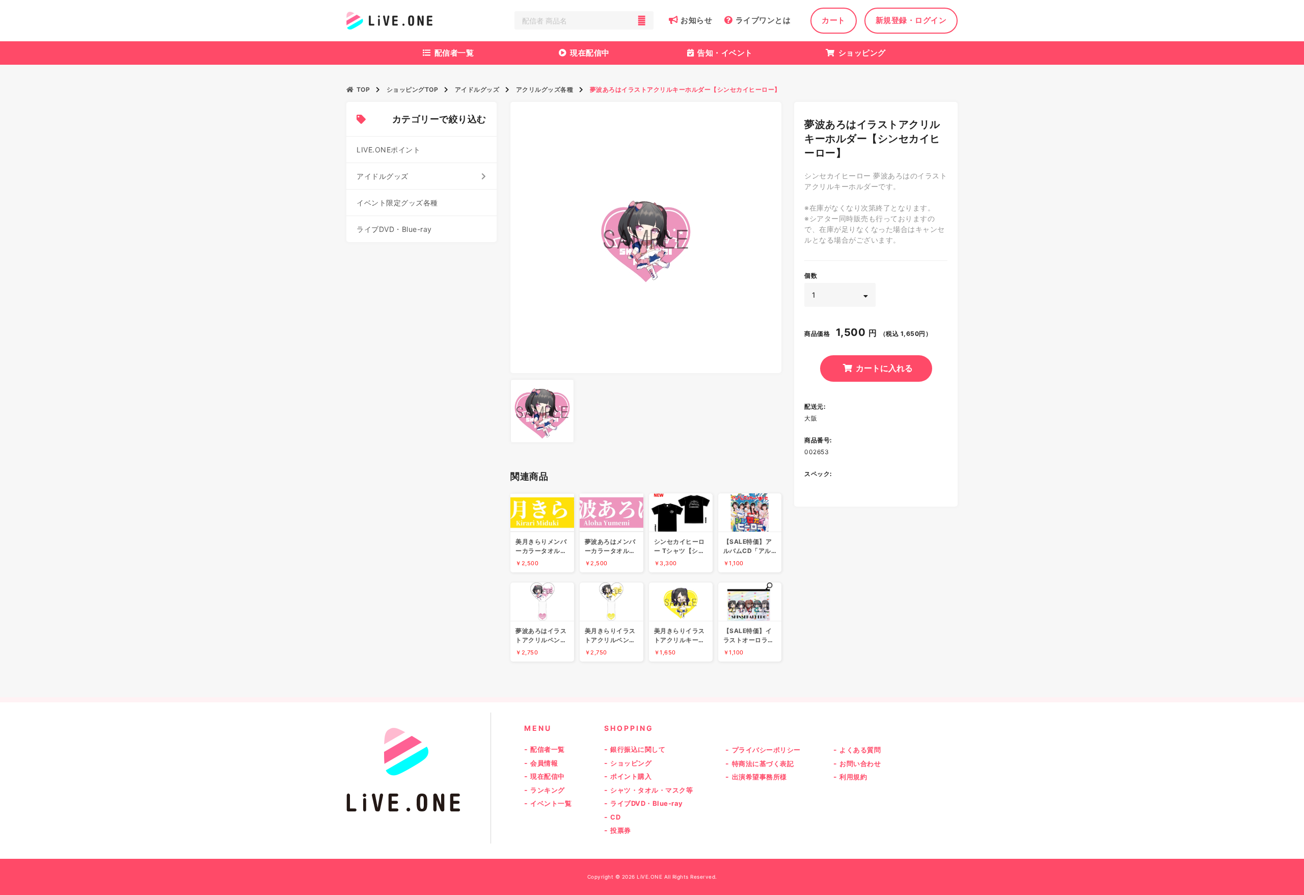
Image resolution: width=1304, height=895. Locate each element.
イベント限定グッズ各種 (397, 202)
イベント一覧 (551, 803)
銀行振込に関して (637, 749)
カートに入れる (884, 368)
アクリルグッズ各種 (545, 89)
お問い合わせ (860, 763)
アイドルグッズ (477, 89)
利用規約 (853, 777)
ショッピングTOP (413, 89)
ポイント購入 (630, 776)
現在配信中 (590, 53)
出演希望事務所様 (759, 777)
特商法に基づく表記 (763, 763)
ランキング (547, 790)
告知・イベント (725, 53)
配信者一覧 (454, 53)
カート (834, 20)
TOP (363, 89)
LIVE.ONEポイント (388, 149)
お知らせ (696, 20)
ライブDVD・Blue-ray (394, 229)
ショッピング (862, 53)
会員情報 (544, 763)
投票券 (620, 830)
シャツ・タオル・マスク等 (651, 790)
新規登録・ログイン (911, 20)
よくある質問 (860, 750)
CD (615, 817)
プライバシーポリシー (766, 750)
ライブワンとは (763, 20)
